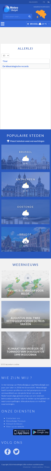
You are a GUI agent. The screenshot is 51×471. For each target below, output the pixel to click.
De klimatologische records (16, 66)
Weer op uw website (15, 426)
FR (44, 2)
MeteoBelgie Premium (15, 421)
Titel (5, 61)
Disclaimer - (27, 467)
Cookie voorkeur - (38, 467)
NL (49, 2)
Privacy (47, 467)
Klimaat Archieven (14, 424)
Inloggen (33, 2)
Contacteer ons (13, 418)
